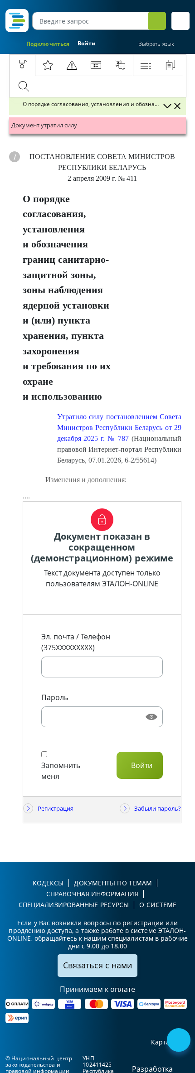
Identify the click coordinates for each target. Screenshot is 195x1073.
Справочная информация (92, 893)
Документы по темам (113, 883)
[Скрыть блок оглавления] (177, 106)
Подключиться (47, 44)
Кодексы (48, 883)
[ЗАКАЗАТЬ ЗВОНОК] (179, 1041)
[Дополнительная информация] (14, 156)
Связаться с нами (97, 965)
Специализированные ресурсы (74, 904)
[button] (180, 21)
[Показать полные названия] (167, 106)
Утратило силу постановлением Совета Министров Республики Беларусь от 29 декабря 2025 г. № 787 (119, 427)
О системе (157, 904)
